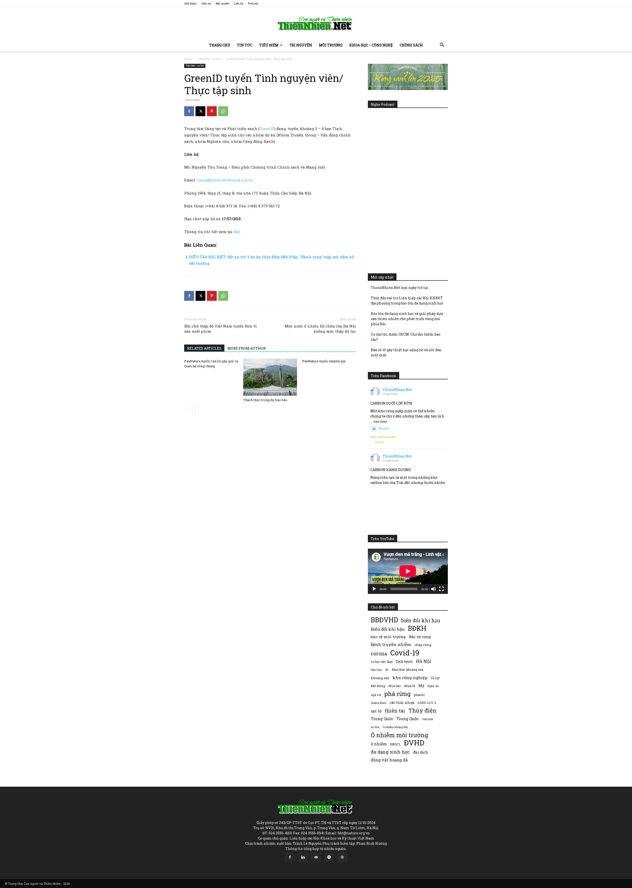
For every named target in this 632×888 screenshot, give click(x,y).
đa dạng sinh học (390, 752)
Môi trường (330, 45)
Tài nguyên (301, 45)
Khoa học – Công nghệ (371, 45)
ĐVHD (414, 742)
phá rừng (397, 693)
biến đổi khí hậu (420, 620)
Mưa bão (394, 686)
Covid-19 (404, 652)
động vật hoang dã (389, 759)
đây (236, 231)
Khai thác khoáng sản (407, 669)
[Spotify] (329, 857)
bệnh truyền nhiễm (391, 644)
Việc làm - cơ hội (209, 59)
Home (188, 59)
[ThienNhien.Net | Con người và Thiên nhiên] (316, 23)
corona (379, 653)
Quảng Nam (378, 703)
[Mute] (433, 588)
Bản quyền (222, 3)
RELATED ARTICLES (204, 348)
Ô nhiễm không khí (395, 727)
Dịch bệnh (404, 661)
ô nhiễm (379, 743)
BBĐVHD (384, 619)
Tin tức (244, 45)
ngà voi (376, 695)
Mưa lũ (409, 686)
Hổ (387, 669)
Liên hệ (238, 3)
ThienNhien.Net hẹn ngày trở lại (399, 287)
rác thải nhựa (402, 702)
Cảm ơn (206, 3)
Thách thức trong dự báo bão (265, 400)
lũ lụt (435, 677)
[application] (408, 571)
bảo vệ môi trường (388, 636)
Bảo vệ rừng (420, 636)
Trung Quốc (382, 718)
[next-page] (195, 410)
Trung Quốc (407, 718)
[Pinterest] (212, 111)
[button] (442, 45)
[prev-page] (187, 410)
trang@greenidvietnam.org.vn (225, 179)
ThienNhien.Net (397, 389)
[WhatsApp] (223, 111)
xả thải (375, 727)
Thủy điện (422, 710)
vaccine (427, 719)
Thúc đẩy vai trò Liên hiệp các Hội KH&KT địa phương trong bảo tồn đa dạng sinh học (407, 300)
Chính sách (411, 45)
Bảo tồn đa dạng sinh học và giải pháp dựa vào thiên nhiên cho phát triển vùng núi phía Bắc (407, 318)
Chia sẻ (379, 442)
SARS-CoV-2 (426, 703)
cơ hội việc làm (382, 662)
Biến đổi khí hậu (388, 629)
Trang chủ (219, 45)
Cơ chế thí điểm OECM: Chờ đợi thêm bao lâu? (405, 337)
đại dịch (420, 752)
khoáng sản (380, 678)
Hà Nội (423, 661)
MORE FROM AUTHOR (246, 348)
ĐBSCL (395, 744)
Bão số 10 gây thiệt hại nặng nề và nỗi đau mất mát (406, 352)
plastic (419, 695)
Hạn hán (376, 669)
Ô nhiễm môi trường (399, 734)
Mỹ (421, 685)
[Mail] (316, 857)
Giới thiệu (190, 3)
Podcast (253, 3)
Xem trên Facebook (382, 437)
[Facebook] (189, 111)
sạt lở (376, 711)
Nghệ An (433, 686)
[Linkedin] (303, 857)
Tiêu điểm (268, 45)
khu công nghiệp (410, 677)
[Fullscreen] (441, 588)
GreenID (266, 128)
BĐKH (417, 628)
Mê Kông (378, 686)
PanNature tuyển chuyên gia (323, 361)
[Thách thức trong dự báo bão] (270, 377)
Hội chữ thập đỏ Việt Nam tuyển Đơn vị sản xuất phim (220, 329)
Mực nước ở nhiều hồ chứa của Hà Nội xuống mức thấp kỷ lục (320, 329)
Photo (384, 428)
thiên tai (395, 710)
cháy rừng (423, 645)
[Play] (374, 588)
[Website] (342, 857)
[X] (200, 111)
